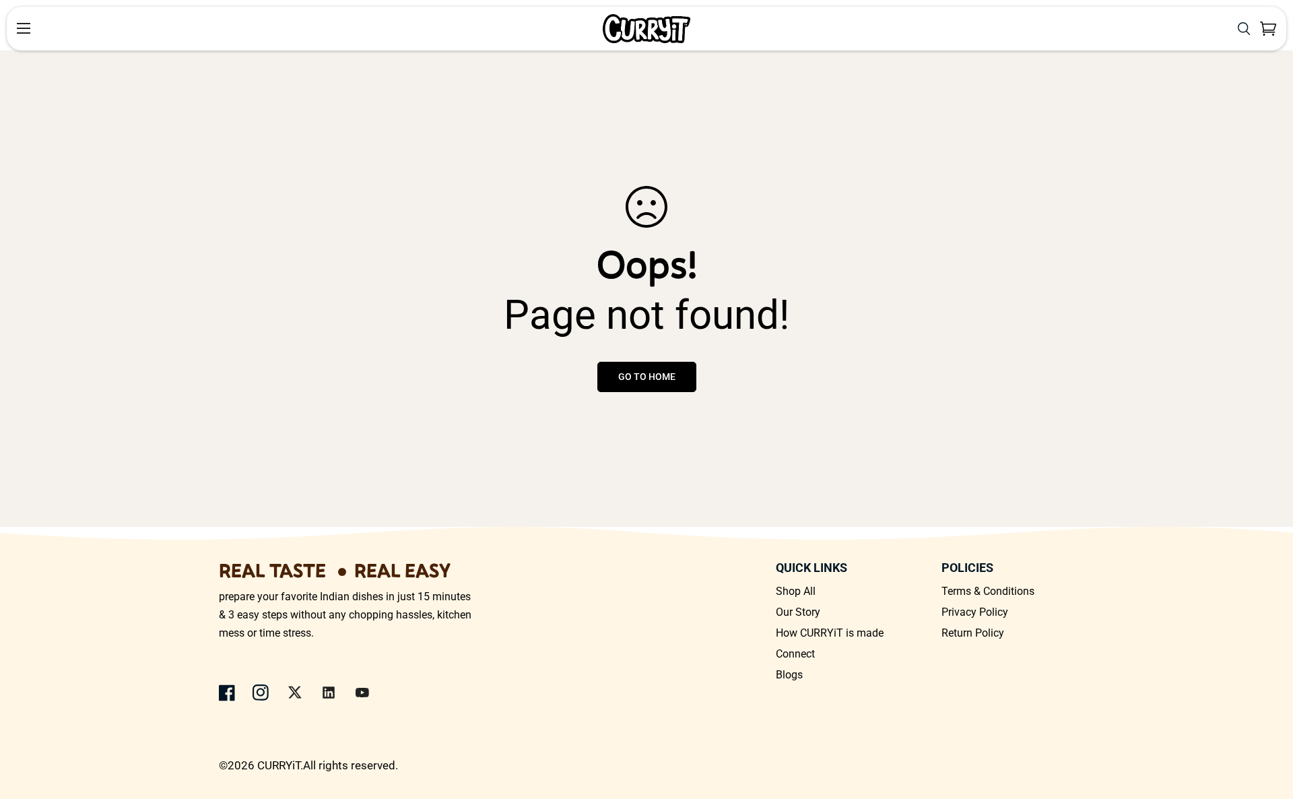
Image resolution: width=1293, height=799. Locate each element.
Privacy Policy (974, 612)
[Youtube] (362, 692)
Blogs (789, 674)
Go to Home (646, 376)
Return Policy (972, 633)
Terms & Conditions (987, 591)
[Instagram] (261, 692)
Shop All (796, 591)
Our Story (798, 612)
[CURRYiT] (646, 29)
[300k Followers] (227, 692)
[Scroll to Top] (1266, 725)
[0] (1268, 29)
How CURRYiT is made (830, 633)
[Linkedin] (328, 692)
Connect (795, 653)
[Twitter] (294, 692)
